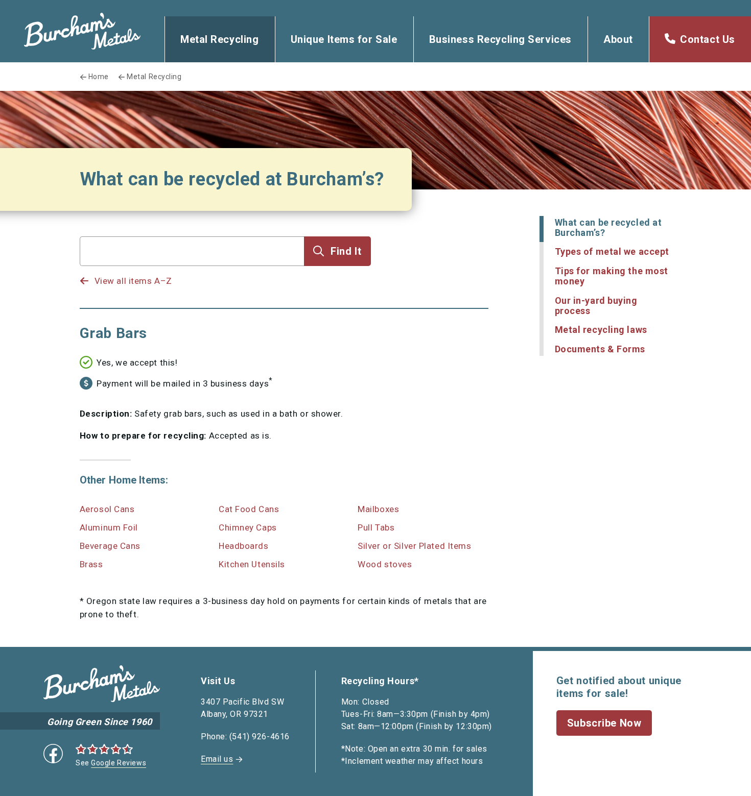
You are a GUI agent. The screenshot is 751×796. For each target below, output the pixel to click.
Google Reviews (118, 763)
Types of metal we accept (612, 251)
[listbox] (192, 271)
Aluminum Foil (109, 527)
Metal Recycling (219, 39)
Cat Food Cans (249, 509)
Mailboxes (378, 509)
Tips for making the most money (611, 276)
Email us (217, 759)
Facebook (53, 753)
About (618, 39)
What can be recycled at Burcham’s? (608, 227)
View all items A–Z (133, 281)
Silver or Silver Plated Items (414, 546)
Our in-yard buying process (596, 305)
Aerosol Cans (107, 509)
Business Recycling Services (500, 39)
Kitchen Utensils (252, 564)
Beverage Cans (110, 546)
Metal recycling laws (601, 329)
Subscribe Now (604, 723)
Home (98, 77)
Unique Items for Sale (344, 39)
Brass (91, 564)
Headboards (244, 546)
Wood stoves (385, 564)
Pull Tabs (376, 527)
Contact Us (707, 39)
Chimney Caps (248, 527)
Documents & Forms (600, 349)
